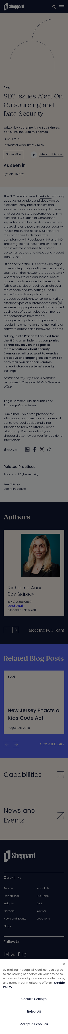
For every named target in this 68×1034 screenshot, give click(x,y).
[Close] (64, 964)
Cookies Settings (34, 999)
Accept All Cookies (34, 1024)
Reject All (34, 1011)
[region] (34, 996)
